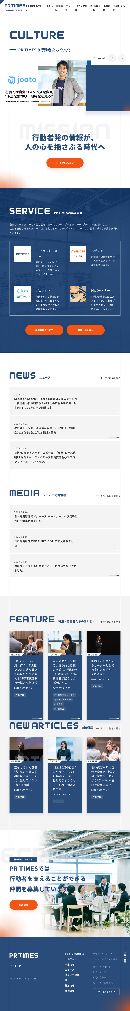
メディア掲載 (72, 974)
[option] (65, 83)
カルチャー (71, 959)
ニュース (70, 969)
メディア (97, 251)
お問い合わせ (99, 977)
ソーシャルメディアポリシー (106, 960)
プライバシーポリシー (104, 953)
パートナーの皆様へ (103, 982)
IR (91, 6)
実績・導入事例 (86, 329)
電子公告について (102, 966)
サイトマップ (99, 972)
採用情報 (23, 904)
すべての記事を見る (110, 378)
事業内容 (70, 964)
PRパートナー (100, 290)
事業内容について (44, 329)
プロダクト (43, 290)
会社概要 (70, 990)
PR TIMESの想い (65, 162)
